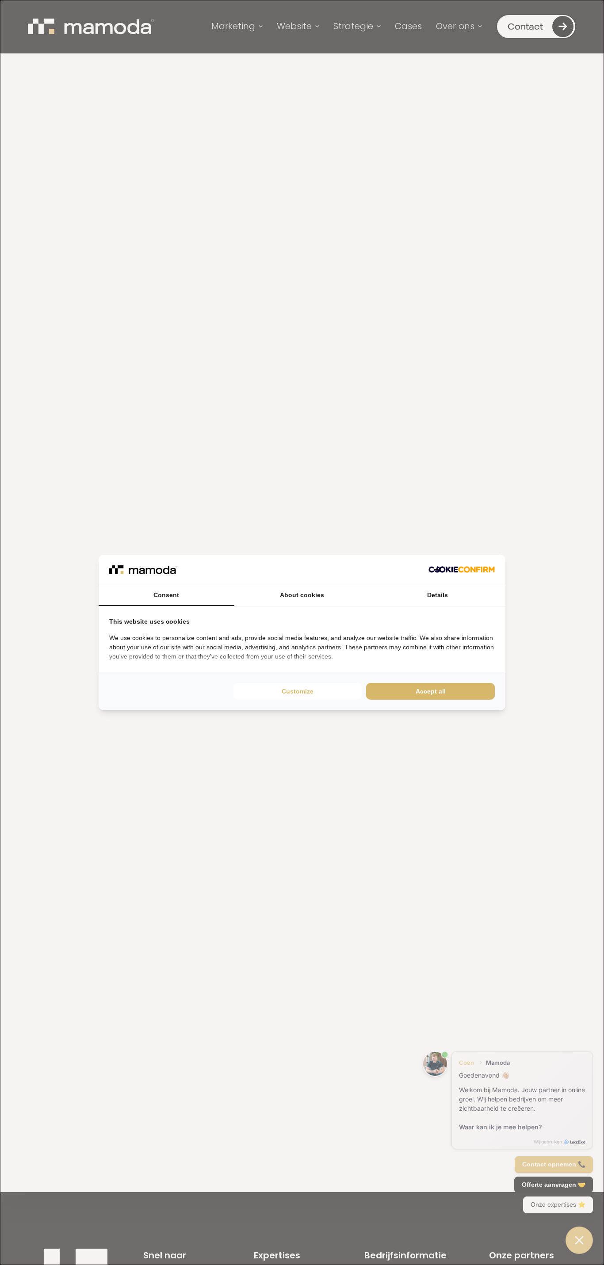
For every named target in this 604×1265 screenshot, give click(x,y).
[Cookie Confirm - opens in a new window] (461, 569)
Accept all (431, 691)
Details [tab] (437, 594)
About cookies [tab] (302, 594)
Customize (297, 691)
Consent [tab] (166, 594)
